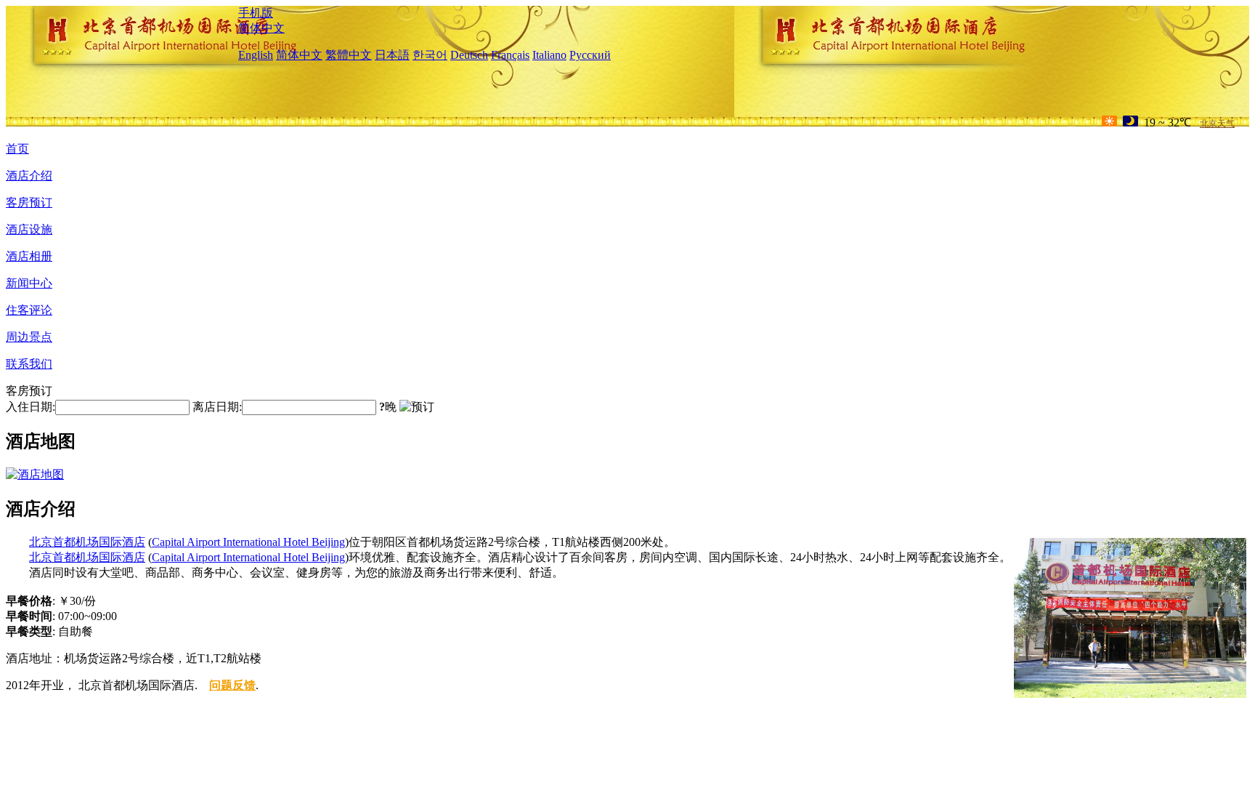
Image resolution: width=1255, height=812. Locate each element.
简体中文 (261, 28)
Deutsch (469, 55)
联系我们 (29, 364)
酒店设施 (29, 229)
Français (510, 55)
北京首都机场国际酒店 (87, 542)
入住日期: (30, 407)
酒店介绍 (29, 175)
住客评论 (29, 310)
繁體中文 (348, 55)
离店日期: (217, 407)
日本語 (392, 55)
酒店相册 (29, 256)
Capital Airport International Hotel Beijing (248, 542)
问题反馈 (232, 685)
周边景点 (29, 337)
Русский (590, 55)
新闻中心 (29, 283)
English (255, 55)
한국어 (430, 55)
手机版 (255, 13)
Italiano (549, 55)
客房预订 (29, 202)
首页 (17, 148)
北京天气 (1217, 123)
